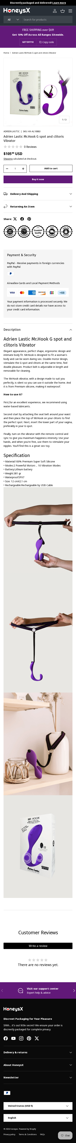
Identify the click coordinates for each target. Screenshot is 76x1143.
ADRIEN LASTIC (12, 131)
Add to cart (51, 168)
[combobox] (38, 19)
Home (6, 53)
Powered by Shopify (27, 1129)
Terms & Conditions (28, 1134)
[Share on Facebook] (22, 218)
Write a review (38, 946)
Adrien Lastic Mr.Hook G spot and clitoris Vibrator (34, 53)
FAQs (42, 1134)
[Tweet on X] (15, 218)
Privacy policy (9, 1134)
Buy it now (38, 179)
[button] (62, 11)
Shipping (8, 158)
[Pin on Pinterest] (29, 218)
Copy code (48, 42)
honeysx (14, 1129)
